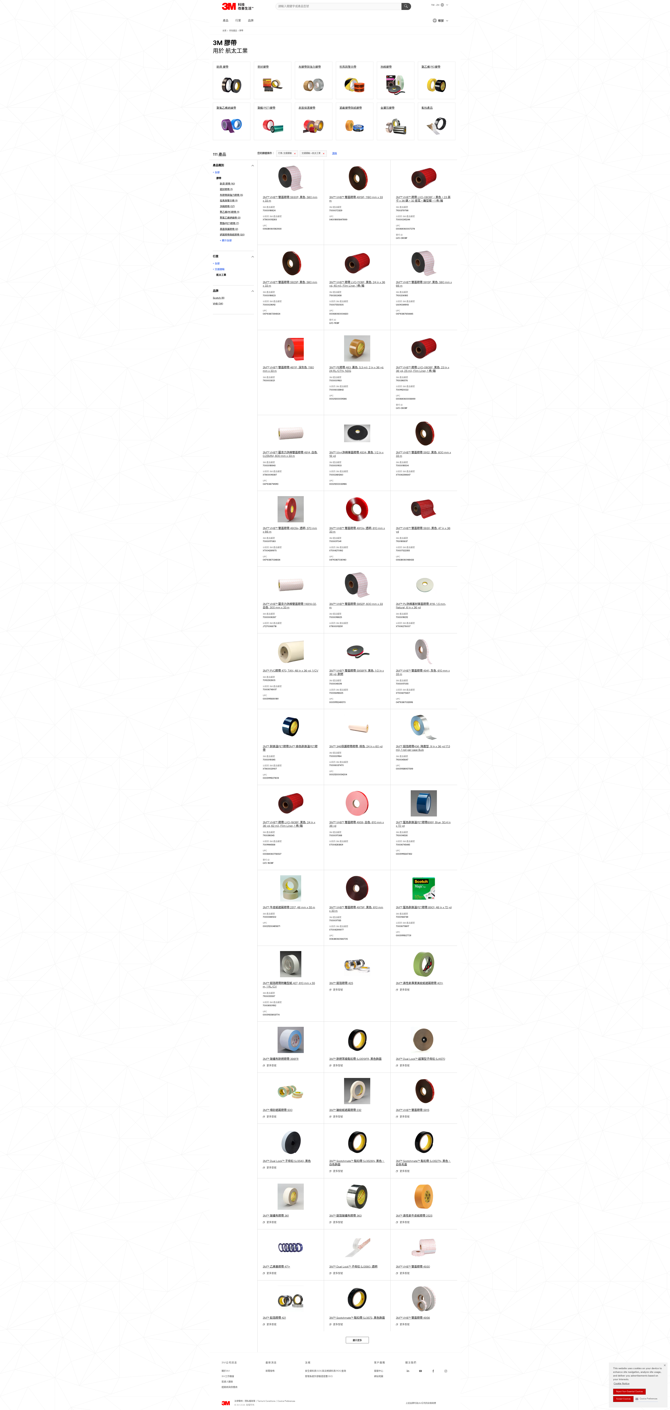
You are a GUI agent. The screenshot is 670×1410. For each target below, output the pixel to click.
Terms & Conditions (266, 1401)
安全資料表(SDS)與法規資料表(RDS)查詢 (325, 1371)
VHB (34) (218, 304)
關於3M (226, 1371)
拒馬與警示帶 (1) (228, 201)
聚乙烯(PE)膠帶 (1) (229, 212)
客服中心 (378, 1371)
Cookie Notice (622, 1383)
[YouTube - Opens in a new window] (420, 1371)
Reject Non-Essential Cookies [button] (629, 1392)
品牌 (251, 20)
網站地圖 (378, 1376)
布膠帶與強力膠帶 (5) (231, 195)
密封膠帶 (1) (226, 189)
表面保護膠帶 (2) (229, 229)
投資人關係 (227, 1382)
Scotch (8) (218, 298)
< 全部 (216, 172)
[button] (646, 1399)
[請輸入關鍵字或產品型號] (406, 6)
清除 (334, 153)
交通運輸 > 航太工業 (311, 153)
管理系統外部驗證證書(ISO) (319, 1376)
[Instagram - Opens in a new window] (445, 1371)
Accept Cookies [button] (623, 1399)
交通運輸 (285, 153)
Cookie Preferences (286, 1401)
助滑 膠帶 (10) (227, 184)
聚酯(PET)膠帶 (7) (229, 223)
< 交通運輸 (219, 269)
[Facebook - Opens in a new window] (433, 1371)
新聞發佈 (270, 1371)
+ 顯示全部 (226, 240)
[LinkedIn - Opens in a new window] (408, 1371)
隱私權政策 (250, 1401)
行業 (238, 20)
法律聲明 (238, 1401)
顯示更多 (357, 1340)
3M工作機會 (228, 1376)
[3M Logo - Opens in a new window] (242, 6)
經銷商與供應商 (229, 1387)
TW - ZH (435, 5)
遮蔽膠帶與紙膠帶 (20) (232, 235)
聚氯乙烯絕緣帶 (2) (230, 218)
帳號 (440, 21)
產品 (225, 20)
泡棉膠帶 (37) (227, 206)
